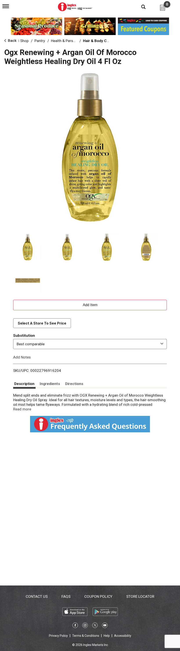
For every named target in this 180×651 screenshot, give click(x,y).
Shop (24, 41)
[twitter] (95, 626)
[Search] (140, 6)
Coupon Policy (98, 596)
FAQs (65, 596)
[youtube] (105, 626)
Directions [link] (74, 383)
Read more (22, 409)
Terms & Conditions (85, 635)
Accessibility (122, 635)
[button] (27, 247)
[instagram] (85, 626)
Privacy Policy (58, 635)
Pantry (39, 41)
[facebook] (75, 626)
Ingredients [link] (50, 383)
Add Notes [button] (22, 357)
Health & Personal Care (70, 41)
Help (107, 635)
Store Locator (140, 596)
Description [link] (24, 383)
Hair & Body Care (97, 41)
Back (11, 40)
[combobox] (90, 344)
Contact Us (37, 596)
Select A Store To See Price (42, 323)
